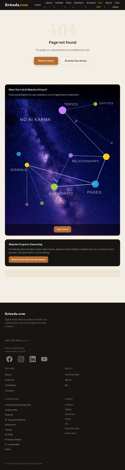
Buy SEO (99, 4)
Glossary (91, 2)
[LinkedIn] (32, 359)
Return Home (46, 60)
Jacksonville (11, 409)
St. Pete (9, 434)
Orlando (9, 414)
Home (38, 4)
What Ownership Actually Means (28, 259)
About (108, 2)
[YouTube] (44, 359)
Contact (9, 390)
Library (49, 2)
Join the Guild (72, 374)
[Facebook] (9, 359)
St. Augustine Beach (15, 419)
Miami (8, 449)
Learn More (62, 229)
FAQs (68, 2)
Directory (79, 2)
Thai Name (115, 4)
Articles (59, 2)
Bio (66, 385)
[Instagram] (21, 359)
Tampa (8, 429)
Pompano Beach (13, 439)
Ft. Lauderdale (12, 444)
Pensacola (10, 424)
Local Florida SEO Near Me (18, 404)
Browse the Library (76, 60)
